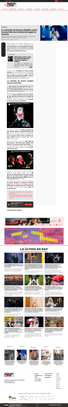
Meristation (50, 401)
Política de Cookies (35, 393)
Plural (31, 401)
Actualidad (37, 9)
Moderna (26, 401)
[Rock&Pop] (11, 4)
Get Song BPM (20, 141)
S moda (40, 401)
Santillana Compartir (37, 396)
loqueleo (45, 401)
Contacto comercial (9, 382)
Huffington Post (23, 398)
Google (57, 373)
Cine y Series (38, 380)
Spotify (57, 386)
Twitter (57, 382)
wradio (32, 398)
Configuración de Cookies (45, 393)
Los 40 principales (27, 396)
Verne (46, 398)
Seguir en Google (28, 204)
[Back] (32, 405)
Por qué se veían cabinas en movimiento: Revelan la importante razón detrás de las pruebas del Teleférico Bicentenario (10, 363)
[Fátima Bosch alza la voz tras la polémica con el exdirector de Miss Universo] (22, 355)
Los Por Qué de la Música (19, 184)
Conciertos (29, 9)
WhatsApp (58, 388)
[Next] (42, 405)
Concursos (53, 9)
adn (49, 396)
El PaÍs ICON (36, 401)
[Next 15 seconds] (40, 405)
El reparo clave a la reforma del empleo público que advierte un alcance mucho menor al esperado (46, 363)
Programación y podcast (55, 405)
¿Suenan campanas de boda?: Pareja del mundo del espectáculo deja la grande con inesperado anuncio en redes (34, 363)
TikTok (57, 376)
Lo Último (4, 9)
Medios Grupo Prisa (12, 400)
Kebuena (53, 398)
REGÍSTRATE (61, 1)
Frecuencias (48, 375)
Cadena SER (42, 396)
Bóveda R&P (61, 9)
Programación (13, 9)
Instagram (58, 378)
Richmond (21, 401)
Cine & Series (45, 9)
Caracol (53, 396)
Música (36, 373)
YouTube (58, 384)
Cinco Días (36, 398)
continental (40, 398)
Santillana (32, 396)
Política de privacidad (27, 393)
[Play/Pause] (37, 405)
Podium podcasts (21, 399)
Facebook (58, 380)
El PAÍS (22, 396)
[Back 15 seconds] (35, 405)
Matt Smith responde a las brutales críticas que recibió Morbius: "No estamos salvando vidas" (21, 196)
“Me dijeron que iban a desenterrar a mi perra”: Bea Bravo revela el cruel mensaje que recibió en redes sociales (58, 363)
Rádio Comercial (55, 401)
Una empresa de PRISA (12, 397)
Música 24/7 (21, 9)
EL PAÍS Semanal (43, 398)
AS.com (45, 396)
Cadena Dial (49, 398)
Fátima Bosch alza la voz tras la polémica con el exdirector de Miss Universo (22, 362)
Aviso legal (20, 393)
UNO (29, 398)
